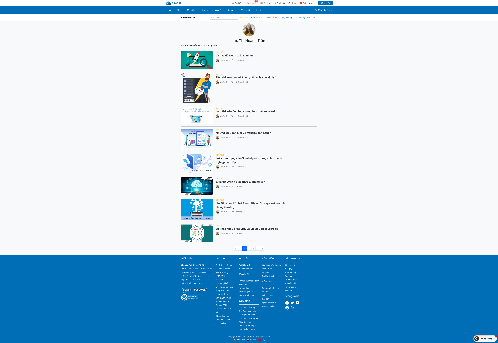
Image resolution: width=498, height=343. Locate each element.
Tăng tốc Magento (223, 319)
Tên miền (191, 10)
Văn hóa (288, 276)
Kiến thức (266, 3)
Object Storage (222, 316)
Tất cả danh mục (325, 10)
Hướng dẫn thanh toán (249, 281)
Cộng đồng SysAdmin (271, 265)
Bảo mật (218, 10)
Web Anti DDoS (222, 301)
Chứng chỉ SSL (222, 294)
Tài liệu (265, 291)
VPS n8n (219, 279)
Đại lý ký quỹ (244, 265)
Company (267, 17)
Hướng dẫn (256, 17)
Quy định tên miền (247, 314)
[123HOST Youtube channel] (298, 302)
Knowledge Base (246, 291)
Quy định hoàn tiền (247, 311)
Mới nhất (311, 17)
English (252, 339)
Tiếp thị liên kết (246, 268)
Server (168, 10)
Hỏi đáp (265, 272)
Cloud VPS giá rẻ (223, 268)
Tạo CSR (265, 299)
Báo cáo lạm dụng (247, 329)
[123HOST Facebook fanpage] (287, 302)
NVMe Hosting (222, 272)
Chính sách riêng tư (247, 325)
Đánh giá (281, 3)
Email (259, 10)
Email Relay (221, 323)
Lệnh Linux (267, 268)
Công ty (288, 268)
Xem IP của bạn (269, 306)
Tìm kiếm (239, 3)
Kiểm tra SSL (267, 295)
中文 (263, 339)
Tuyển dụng (300, 17)
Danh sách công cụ (270, 288)
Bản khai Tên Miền (247, 295)
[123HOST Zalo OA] (292, 307)
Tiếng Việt (240, 339)
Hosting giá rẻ (222, 283)
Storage (231, 10)
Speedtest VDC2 (269, 302)
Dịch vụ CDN (221, 305)
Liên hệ (288, 290)
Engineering (287, 17)
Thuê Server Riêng (224, 265)
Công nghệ (246, 10)
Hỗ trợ (293, 3)
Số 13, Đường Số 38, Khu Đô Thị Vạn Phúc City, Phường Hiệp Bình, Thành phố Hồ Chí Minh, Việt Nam (196, 272)
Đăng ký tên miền (223, 290)
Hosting (205, 10)
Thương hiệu (291, 279)
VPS (179, 10)
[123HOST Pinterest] (287, 307)
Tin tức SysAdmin (269, 276)
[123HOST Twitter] (292, 302)
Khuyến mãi (290, 283)
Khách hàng (290, 272)
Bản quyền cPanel (223, 298)
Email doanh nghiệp (224, 287)
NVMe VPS (220, 276)
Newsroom (188, 17)
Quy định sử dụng (247, 307)
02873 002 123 (197, 279)
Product (276, 17)
